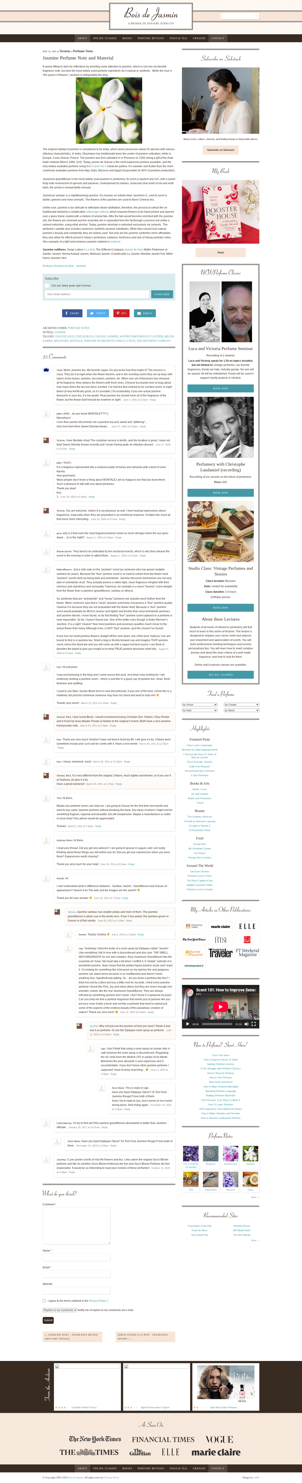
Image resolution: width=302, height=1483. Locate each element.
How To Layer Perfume (220, 1104)
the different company (154, 340)
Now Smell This (199, 1235)
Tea (191, 1190)
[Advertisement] (241, 791)
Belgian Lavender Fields (199, 885)
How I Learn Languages (199, 745)
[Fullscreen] (253, 1024)
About (82, 38)
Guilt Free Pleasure (199, 766)
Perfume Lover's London (200, 889)
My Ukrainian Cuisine (199, 848)
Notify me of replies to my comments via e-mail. (105, 1310)
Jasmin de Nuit (133, 249)
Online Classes (105, 38)
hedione (115, 241)
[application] (220, 1006)
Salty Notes (211, 1190)
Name (47, 1250)
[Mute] (246, 1024)
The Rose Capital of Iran (200, 880)
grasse (100, 336)
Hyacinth (230, 1190)
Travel (199, 802)
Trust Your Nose (220, 1055)
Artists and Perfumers (199, 798)
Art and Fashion (199, 794)
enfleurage (85, 336)
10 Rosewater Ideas (199, 830)
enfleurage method (97, 211)
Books (127, 38)
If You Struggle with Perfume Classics (221, 1068)
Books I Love (200, 789)
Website (47, 1284)
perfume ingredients (99, 340)
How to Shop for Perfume (220, 1073)
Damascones (230, 1164)
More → (255, 1197)
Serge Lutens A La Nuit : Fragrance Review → (143, 1337)
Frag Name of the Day (200, 1226)
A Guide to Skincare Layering (199, 821)
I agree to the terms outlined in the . (78, 1300)
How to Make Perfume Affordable (220, 1086)
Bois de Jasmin (75, 1477)
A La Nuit (89, 249)
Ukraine (199, 38)
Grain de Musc (200, 1230)
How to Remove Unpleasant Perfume (221, 1118)
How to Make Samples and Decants (220, 1113)
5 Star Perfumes (199, 775)
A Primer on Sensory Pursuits (142, 16)
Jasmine (60, 332)
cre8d (256, 1477)
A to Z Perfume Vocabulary (191, 1165)
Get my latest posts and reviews (71, 285)
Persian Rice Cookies (199, 857)
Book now (220, 388)
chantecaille (65, 336)
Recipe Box (199, 844)
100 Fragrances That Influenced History (220, 1109)
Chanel (98, 166)
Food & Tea (178, 38)
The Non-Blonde (241, 1235)
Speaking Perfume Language (220, 1091)
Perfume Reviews (151, 38)
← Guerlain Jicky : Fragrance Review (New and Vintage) (71, 1337)
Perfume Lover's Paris (200, 876)
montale (76, 340)
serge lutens (125, 340)
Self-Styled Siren (241, 1230)
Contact (217, 38)
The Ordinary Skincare (199, 816)
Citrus (250, 1190)
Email (47, 1267)
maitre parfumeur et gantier (141, 336)
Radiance (211, 1164)
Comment (49, 1204)
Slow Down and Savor (221, 1082)
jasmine (112, 336)
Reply (153, 399)
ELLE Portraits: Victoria (199, 762)
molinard (61, 340)
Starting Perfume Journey (220, 1064)
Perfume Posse (241, 1226)
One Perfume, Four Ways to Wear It (220, 1100)
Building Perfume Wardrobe (220, 1095)
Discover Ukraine (199, 871)
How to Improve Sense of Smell (220, 1059)
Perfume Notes (83, 51)
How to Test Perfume (220, 1077)
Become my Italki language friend (199, 749)
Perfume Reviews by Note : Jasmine (64, 266)
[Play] (187, 1024)
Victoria (64, 51)
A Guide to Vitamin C (200, 825)
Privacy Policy (97, 1300)
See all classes (221, 674)
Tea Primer (200, 853)
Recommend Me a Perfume (199, 771)
